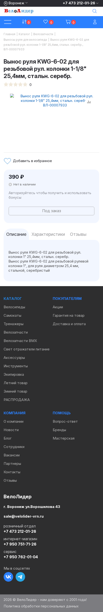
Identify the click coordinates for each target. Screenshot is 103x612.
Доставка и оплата (69, 324)
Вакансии (12, 455)
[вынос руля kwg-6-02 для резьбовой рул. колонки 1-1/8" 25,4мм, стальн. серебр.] (54, 118)
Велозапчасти (16, 332)
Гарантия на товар (69, 315)
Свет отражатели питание (27, 349)
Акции (58, 307)
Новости (11, 430)
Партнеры (12, 463)
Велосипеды (14, 307)
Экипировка (14, 374)
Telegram (20, 577)
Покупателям (67, 298)
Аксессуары (14, 357)
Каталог (13, 298)
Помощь (62, 413)
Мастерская (63, 438)
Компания (14, 413)
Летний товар (16, 383)
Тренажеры (13, 324)
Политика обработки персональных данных (41, 606)
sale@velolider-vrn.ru (24, 516)
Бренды (59, 430)
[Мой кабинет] (95, 22)
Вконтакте (8, 577)
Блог (7, 438)
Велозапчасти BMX (20, 340)
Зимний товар (15, 391)
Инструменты (16, 366)
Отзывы (10, 480)
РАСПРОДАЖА (17, 399)
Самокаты (12, 315)
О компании (13, 421)
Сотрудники (14, 446)
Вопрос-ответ (65, 421)
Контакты (12, 472)
